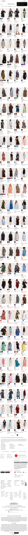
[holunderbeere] (24, 64)
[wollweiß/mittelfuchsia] (9, 304)
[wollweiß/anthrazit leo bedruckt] (0, 49)
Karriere (15, 482)
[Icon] (6, 9)
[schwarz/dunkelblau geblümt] (9, 162)
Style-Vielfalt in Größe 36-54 (22, 451)
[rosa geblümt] (21, 194)
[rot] (10, 178)
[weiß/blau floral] (3, 273)
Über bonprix (15, 481)
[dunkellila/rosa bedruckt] (9, 146)
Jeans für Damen (6, 496)
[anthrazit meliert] (17, 98)
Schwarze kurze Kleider (12, 445)
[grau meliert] (21, 49)
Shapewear (20, 497)
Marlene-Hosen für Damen (11, 499)
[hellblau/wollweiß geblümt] (7, 98)
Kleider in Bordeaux (3, 448)
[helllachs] (16, 351)
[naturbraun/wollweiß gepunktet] (9, 18)
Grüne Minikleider (12, 447)
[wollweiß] (14, 34)
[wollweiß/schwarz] (7, 304)
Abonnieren (20, 462)
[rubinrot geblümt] (0, 162)
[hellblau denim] (21, 257)
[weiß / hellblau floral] (14, 210)
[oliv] (10, 34)
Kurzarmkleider (3, 495)
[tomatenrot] (9, 34)
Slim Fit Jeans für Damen (11, 492)
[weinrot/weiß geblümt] (9, 64)
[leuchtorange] (23, 351)
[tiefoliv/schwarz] (3, 80)
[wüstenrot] (17, 146)
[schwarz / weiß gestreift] (14, 242)
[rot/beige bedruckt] (0, 320)
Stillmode (15, 496)
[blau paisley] (0, 226)
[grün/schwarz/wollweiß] (21, 18)
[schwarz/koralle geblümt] (7, 162)
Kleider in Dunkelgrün (3, 446)
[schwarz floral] (14, 49)
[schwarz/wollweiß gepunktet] (14, 18)
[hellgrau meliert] (11, 113)
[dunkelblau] (7, 34)
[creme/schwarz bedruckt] (0, 304)
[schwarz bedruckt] (21, 34)
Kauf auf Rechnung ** (14, 451)
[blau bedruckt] (21, 162)
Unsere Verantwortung (17, 485)
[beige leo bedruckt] (14, 64)
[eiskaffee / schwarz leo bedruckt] (21, 98)
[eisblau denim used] (16, 162)
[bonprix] (3, 1)
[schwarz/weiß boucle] (21, 210)
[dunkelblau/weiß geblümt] (10, 64)
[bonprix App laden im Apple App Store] (3, 472)
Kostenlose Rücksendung (6, 451)
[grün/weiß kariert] (7, 49)
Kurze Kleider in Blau (12, 446)
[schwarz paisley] (14, 257)
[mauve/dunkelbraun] (23, 162)
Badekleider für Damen (25, 495)
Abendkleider (2, 492)
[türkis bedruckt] (7, 273)
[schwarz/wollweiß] (9, 430)
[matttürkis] (11, 178)
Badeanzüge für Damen (25, 498)
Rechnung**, (15, 475)
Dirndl (24, 492)
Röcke (6, 494)
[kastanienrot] (14, 289)
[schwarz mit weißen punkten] (7, 80)
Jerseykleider (6, 492)
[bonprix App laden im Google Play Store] (7, 472)
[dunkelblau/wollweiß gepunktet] (3, 194)
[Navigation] (1, 1)
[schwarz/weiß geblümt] (7, 64)
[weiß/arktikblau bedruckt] (21, 242)
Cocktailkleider (2, 493)
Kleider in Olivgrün (3, 447)
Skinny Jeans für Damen (12, 494)
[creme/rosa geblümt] (21, 146)
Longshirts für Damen (20, 495)
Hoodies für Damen (20, 493)
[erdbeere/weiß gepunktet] (4, 194)
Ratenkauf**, (19, 475)
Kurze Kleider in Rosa (12, 448)
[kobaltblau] (17, 351)
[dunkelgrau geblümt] (14, 80)
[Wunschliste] (25, 1)
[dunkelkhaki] (23, 304)
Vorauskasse (19, 476)
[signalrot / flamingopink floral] (2, 273)
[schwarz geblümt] (0, 98)
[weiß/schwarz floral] (16, 210)
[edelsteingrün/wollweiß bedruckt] (0, 351)
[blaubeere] (2, 336)
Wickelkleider (7, 493)
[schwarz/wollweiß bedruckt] (2, 351)
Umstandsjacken (16, 494)
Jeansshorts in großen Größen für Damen (11, 497)
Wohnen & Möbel (10, 486)
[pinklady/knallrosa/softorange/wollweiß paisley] (0, 367)
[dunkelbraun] (7, 113)
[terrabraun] (9, 399)
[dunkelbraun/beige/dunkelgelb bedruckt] (0, 113)
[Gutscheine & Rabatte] (24, 1)
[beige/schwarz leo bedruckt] (14, 194)
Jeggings (20, 492)
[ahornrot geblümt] (16, 129)
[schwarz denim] (0, 18)
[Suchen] (21, 1)
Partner (4, 517)
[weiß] (21, 320)
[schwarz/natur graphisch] (0, 146)
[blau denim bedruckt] (7, 351)
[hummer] (17, 34)
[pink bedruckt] (7, 320)
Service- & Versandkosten (19, 505)
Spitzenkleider (2, 494)
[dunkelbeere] (10, 113)
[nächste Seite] (17, 435)
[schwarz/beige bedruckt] (21, 129)
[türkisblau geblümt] (7, 430)
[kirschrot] (2, 178)
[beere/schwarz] (2, 80)
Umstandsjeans (16, 493)
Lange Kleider (2, 496)
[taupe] (9, 289)
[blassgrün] (21, 113)
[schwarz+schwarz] (4, 80)
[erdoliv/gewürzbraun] (0, 80)
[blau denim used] (14, 162)
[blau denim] (2, 18)
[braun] (21, 304)
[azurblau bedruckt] (10, 273)
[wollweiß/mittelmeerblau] (10, 304)
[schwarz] (0, 34)
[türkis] (3, 383)
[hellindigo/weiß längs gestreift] (14, 178)
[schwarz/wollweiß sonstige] (9, 98)
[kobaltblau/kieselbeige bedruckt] (14, 336)
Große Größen (9, 485)
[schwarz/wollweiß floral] (14, 304)
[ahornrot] (2, 64)
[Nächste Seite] (20, 34)
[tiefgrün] (16, 98)
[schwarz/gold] (14, 320)
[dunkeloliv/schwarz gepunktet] (7, 18)
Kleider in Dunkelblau (3, 445)
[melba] (3, 178)
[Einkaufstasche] (27, 1)
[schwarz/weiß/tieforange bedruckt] (14, 430)
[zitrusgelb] (21, 351)
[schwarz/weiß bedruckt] (0, 129)
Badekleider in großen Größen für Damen (25, 497)
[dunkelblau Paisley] (14, 273)
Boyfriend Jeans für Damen (12, 495)
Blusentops (20, 496)
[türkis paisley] (14, 367)
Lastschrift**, (16, 476)
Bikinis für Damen (24, 493)
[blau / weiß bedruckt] (9, 273)
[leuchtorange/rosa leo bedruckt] (7, 194)
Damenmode (9, 481)
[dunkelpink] (3, 257)
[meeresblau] (16, 146)
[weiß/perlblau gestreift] (7, 129)
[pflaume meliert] (14, 98)
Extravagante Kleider (3, 449)
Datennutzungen (19, 517)
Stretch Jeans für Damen (16, 492)
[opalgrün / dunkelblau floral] (0, 273)
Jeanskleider (6, 495)
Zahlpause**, (22, 475)
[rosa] (4, 383)
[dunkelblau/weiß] (0, 430)
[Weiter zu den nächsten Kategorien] (27, 6)
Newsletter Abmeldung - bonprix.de (21, 467)
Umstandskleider (16, 495)
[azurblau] (7, 210)
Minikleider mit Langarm (21, 445)
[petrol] (2, 383)
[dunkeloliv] (9, 210)
